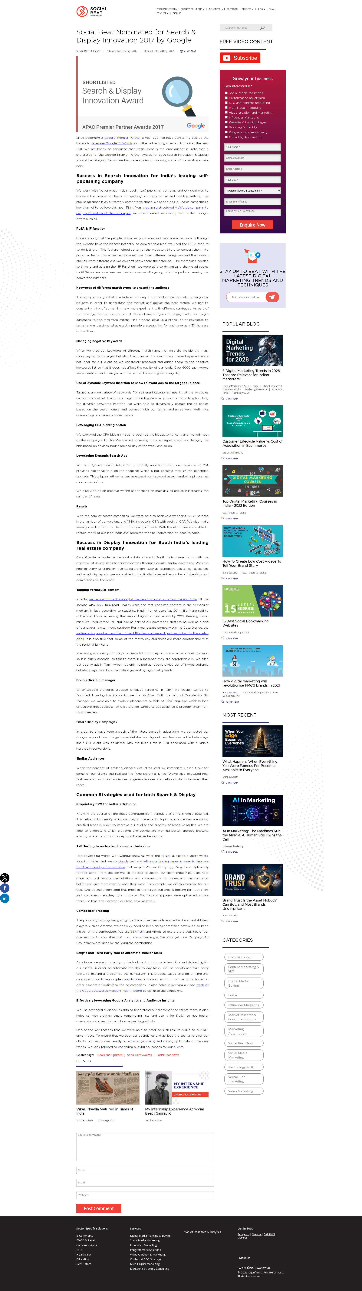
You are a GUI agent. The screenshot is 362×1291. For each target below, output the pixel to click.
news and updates (110, 1055)
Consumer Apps (86, 1245)
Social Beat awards (139, 1055)
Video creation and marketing (250, 112)
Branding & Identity (243, 127)
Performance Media (166, 9)
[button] (4, 878)
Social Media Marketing (246, 93)
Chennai (257, 1234)
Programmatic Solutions (145, 1250)
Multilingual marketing (245, 107)
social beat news (168, 1055)
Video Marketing (240, 1091)
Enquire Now (252, 225)
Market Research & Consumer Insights (242, 1017)
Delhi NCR (269, 1234)
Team (271, 9)
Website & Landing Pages (247, 122)
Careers (177, 13)
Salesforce (233, 9)
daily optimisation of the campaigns (103, 213)
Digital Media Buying (232, 452)
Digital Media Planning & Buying (150, 1235)
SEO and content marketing (249, 102)
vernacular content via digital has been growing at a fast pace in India (143, 599)
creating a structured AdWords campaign (173, 207)
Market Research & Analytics (202, 1232)
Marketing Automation (245, 137)
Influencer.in (216, 9)
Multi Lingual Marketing (145, 1264)
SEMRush (137, 931)
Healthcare (83, 1254)
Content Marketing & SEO (235, 386)
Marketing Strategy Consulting (149, 1268)
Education (82, 1259)
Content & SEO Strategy (146, 1259)
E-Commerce (84, 1235)
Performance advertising (247, 97)
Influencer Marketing (244, 117)
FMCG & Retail (85, 1240)
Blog (260, 9)
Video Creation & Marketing (148, 1254)
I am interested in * (238, 86)
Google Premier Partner (122, 137)
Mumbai (242, 1237)
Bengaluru (243, 1234)
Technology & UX (105, 1120)
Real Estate (83, 1264)
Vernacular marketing (236, 1079)
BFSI (79, 1250)
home (256, 386)
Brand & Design (230, 572)
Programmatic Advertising (248, 132)
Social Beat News (84, 1120)
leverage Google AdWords (112, 143)
